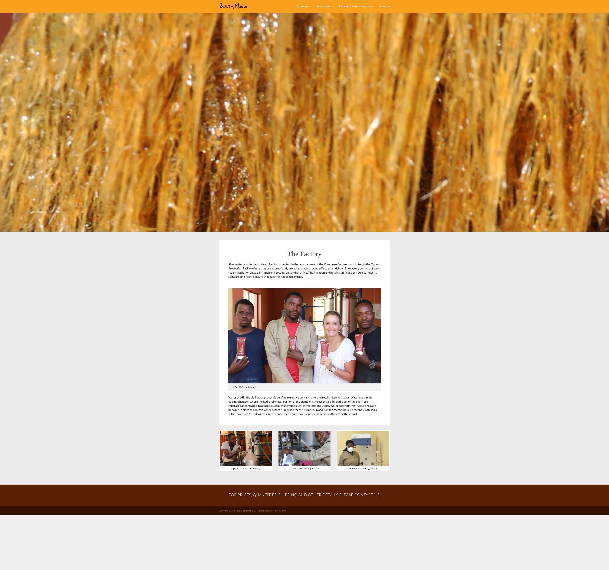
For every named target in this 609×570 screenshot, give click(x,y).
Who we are (301, 6)
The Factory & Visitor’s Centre (354, 6)
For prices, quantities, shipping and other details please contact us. (305, 494)
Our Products (323, 6)
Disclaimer (280, 510)
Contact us (384, 6)
